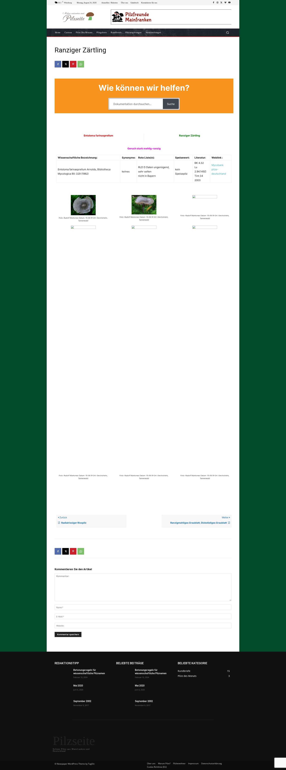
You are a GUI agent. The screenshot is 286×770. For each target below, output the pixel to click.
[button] (227, 32)
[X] (221, 3)
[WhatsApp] (80, 64)
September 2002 (82, 701)
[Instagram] (217, 3)
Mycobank (217, 165)
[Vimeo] (225, 3)
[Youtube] (229, 3)
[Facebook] (213, 3)
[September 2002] (63, 705)
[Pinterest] (73, 64)
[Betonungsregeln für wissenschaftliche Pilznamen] (63, 674)
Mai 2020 (78, 685)
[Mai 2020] (63, 689)
